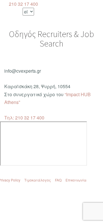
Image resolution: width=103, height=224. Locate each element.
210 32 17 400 (23, 4)
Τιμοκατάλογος (37, 179)
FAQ (58, 179)
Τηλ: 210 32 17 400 (24, 117)
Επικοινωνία (76, 179)
